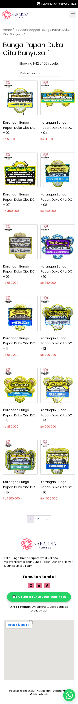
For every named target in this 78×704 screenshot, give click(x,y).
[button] (72, 14)
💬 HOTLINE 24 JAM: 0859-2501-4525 (39, 597)
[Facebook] (31, 585)
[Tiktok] (47, 585)
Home (7, 30)
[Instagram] (39, 585)
